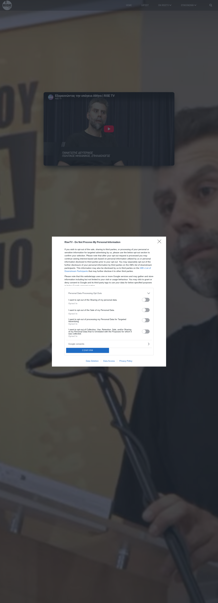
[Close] (160, 242)
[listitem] (109, 293)
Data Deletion (92, 361)
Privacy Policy (125, 361)
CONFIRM (87, 350)
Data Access (109, 361)
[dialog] (109, 302)
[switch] (146, 300)
